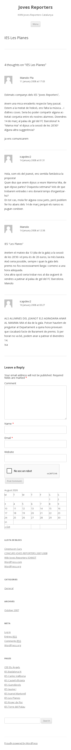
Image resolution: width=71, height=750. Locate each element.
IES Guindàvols (12, 684)
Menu (35, 24)
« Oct (7, 526)
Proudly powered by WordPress (21, 743)
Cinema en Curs (13, 548)
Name (9, 423)
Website (9, 452)
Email (8, 438)
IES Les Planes (12, 698)
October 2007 (11, 610)
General (8, 588)
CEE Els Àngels (12, 667)
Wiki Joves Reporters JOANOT (20, 557)
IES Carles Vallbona (15, 676)
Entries (10, 636)
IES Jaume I (10, 689)
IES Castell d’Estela (14, 680)
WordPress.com (13, 562)
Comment (10, 383)
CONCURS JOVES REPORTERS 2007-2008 (25, 553)
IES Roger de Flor (13, 702)
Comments (12, 641)
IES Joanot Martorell (15, 693)
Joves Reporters (35, 7)
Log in (7, 632)
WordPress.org (12, 566)
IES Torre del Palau (14, 706)
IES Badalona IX (12, 671)
